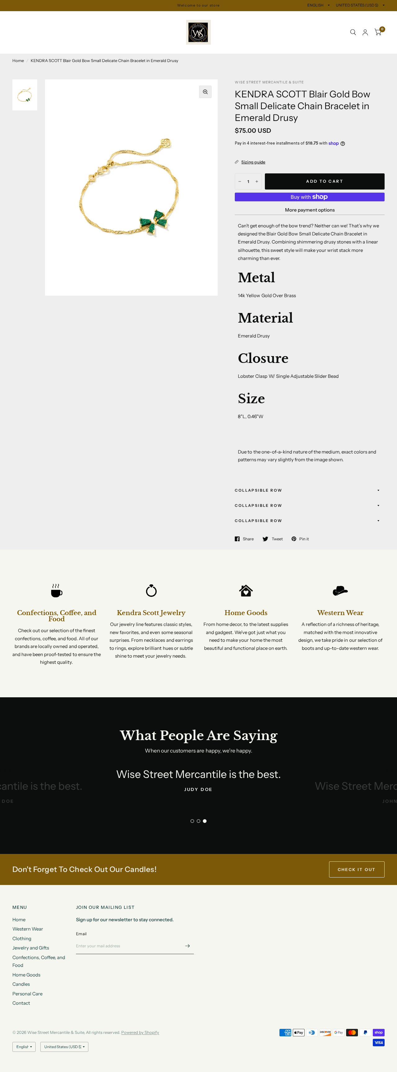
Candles (136, 32)
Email (81, 933)
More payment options (310, 210)
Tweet (277, 538)
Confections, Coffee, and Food (49, 32)
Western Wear (50, 18)
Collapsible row (258, 490)
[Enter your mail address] (187, 946)
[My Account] (365, 32)
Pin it (304, 538)
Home (18, 18)
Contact (65, 46)
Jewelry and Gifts (121, 18)
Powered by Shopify (140, 1032)
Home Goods (105, 32)
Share (248, 538)
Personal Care (32, 46)
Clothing (84, 18)
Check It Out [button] (357, 869)
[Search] (353, 32)
